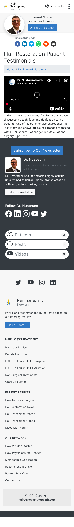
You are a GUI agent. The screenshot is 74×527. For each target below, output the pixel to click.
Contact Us (12, 480)
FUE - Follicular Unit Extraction (25, 368)
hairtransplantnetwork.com (37, 499)
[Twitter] (31, 43)
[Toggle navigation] (69, 6)
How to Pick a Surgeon (20, 400)
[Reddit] (46, 44)
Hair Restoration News (19, 407)
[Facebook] (17, 43)
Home (10, 69)
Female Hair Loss (16, 354)
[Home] (9, 303)
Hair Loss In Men (16, 347)
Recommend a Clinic (18, 466)
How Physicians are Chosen (23, 453)
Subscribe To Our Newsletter (37, 150)
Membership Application (21, 459)
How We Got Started (18, 446)
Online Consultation (42, 27)
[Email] (53, 43)
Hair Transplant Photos (20, 414)
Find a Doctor (56, 6)
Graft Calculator (15, 381)
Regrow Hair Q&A (16, 473)
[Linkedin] (24, 43)
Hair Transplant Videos (20, 420)
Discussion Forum (16, 427)
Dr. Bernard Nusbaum (41, 17)
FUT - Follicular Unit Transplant (25, 361)
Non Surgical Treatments (21, 375)
